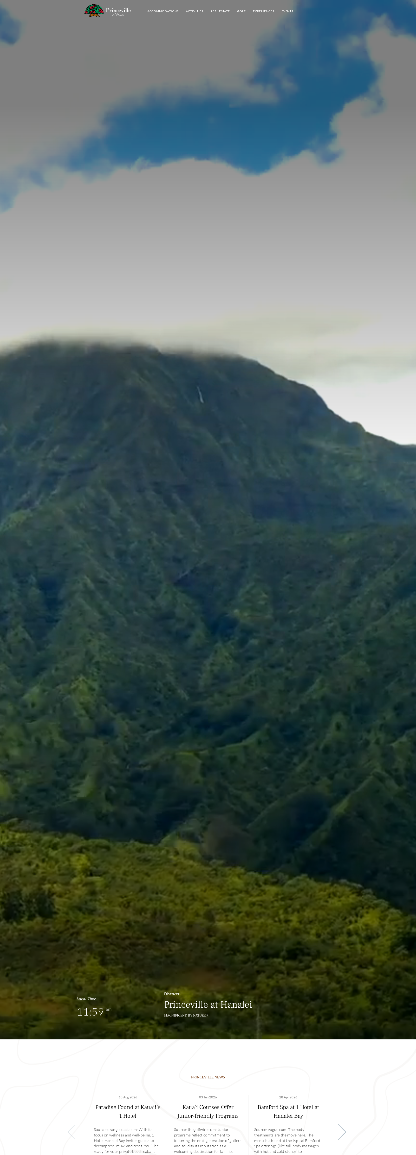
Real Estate (220, 11)
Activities (194, 11)
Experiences (263, 11)
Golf (241, 11)
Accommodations (163, 11)
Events (287, 11)
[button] (338, 1132)
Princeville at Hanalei (107, 10)
